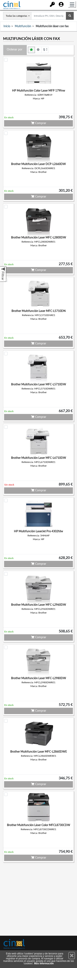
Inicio (6, 26)
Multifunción (23, 26)
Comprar (40, 123)
